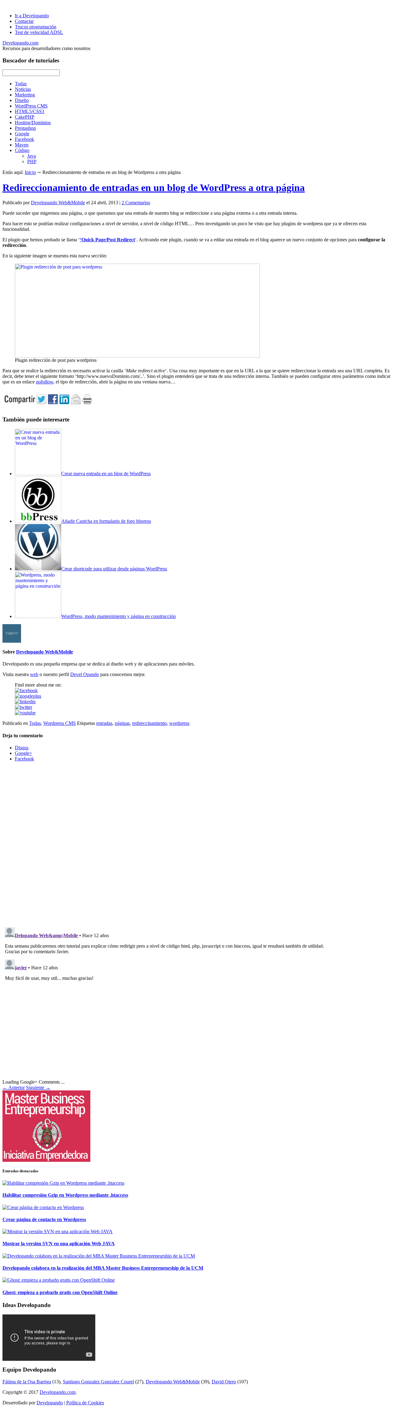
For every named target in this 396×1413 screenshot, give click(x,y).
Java (31, 156)
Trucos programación (35, 26)
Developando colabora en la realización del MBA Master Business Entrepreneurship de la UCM (102, 1268)
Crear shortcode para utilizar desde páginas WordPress (114, 568)
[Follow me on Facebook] (26, 690)
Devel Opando (84, 674)
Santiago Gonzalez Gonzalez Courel (98, 1381)
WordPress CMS (31, 105)
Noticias (23, 89)
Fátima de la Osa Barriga (26, 1381)
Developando (50, 1402)
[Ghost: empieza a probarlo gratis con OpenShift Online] (58, 1280)
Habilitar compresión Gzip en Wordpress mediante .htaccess (65, 1195)
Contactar (24, 21)
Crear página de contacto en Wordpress (44, 1219)
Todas (21, 83)
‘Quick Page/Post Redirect (107, 239)
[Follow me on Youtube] (25, 712)
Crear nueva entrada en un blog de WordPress (106, 473)
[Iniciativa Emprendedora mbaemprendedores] (198, 1126)
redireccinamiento (149, 723)
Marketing (25, 94)
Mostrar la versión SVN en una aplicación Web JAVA (58, 1243)
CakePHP (24, 117)
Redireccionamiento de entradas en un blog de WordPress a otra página (153, 187)
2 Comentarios (136, 202)
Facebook (24, 139)
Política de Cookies (85, 1402)
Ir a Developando (32, 15)
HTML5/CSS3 (29, 111)
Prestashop (25, 128)
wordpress (179, 723)
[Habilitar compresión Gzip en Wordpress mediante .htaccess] (63, 1183)
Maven (21, 144)
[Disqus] (198, 844)
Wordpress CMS (59, 723)
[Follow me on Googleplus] (28, 696)
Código (22, 150)
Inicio (30, 172)
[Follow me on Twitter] (23, 707)
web (34, 674)
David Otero (224, 1381)
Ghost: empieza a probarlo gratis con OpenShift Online (60, 1292)
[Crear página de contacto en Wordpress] (43, 1207)
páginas (122, 723)
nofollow (44, 381)
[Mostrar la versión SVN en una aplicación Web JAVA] (57, 1231)
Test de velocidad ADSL (39, 32)
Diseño (22, 100)
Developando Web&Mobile (58, 202)
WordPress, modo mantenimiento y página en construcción (118, 616)
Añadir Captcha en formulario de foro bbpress (106, 521)
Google (22, 133)
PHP (32, 161)
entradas (104, 723)
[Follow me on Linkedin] (25, 701)
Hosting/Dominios (33, 122)
